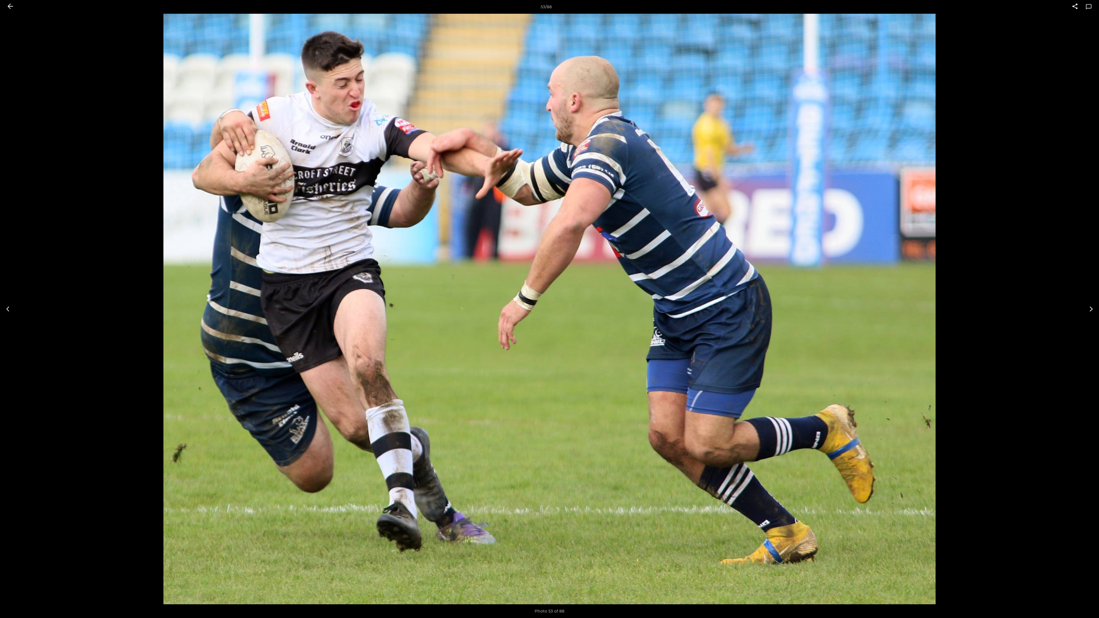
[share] (1075, 7)
